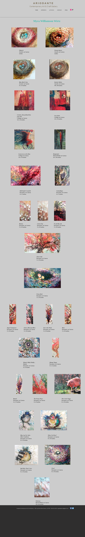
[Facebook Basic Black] (72, 9)
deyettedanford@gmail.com (63, 508)
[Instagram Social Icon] (71, 9)
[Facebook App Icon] (71, 508)
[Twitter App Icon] (73, 508)
